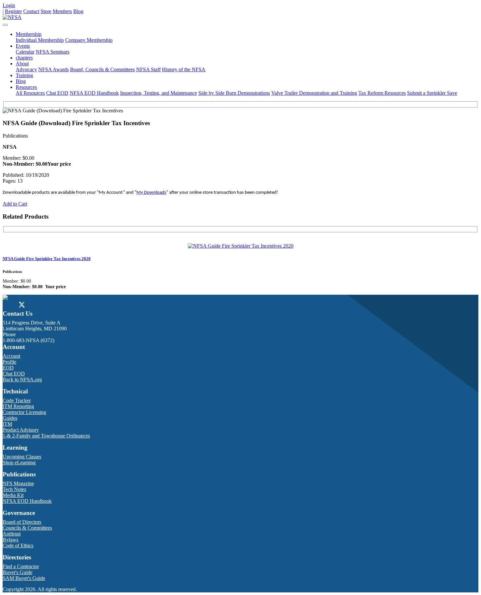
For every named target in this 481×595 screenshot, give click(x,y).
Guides (10, 418)
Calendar (25, 52)
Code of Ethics (18, 545)
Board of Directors (22, 522)
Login (9, 5)
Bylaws (10, 539)
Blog (78, 11)
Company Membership (89, 40)
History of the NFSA (183, 69)
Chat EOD (57, 93)
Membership (29, 34)
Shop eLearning (19, 462)
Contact (31, 11)
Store (46, 11)
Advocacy (26, 69)
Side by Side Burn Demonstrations (234, 93)
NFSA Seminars (52, 52)
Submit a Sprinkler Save (432, 93)
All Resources (30, 93)
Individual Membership (40, 40)
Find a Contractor (21, 566)
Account (11, 356)
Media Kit (13, 495)
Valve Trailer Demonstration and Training (314, 93)
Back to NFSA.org (22, 379)
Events (23, 46)
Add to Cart (15, 204)
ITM (7, 424)
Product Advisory (21, 430)
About (22, 63)
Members (62, 11)
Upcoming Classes (22, 456)
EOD (8, 368)
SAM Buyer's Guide (24, 578)
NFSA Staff (148, 69)
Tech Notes (14, 489)
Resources (26, 87)
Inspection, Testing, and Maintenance (158, 93)
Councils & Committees (27, 528)
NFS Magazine (18, 483)
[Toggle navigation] (5, 25)
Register (13, 11)
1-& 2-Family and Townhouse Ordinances (46, 435)
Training (24, 75)
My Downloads (151, 192)
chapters (24, 57)
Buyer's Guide (17, 572)
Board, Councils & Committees (102, 69)
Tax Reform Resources (382, 93)
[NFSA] (12, 17)
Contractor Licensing (24, 412)
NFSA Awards (53, 69)
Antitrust (12, 534)
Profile (9, 362)
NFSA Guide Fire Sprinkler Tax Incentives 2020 (47, 258)
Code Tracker (17, 400)
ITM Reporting (18, 406)
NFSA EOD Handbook (94, 93)
